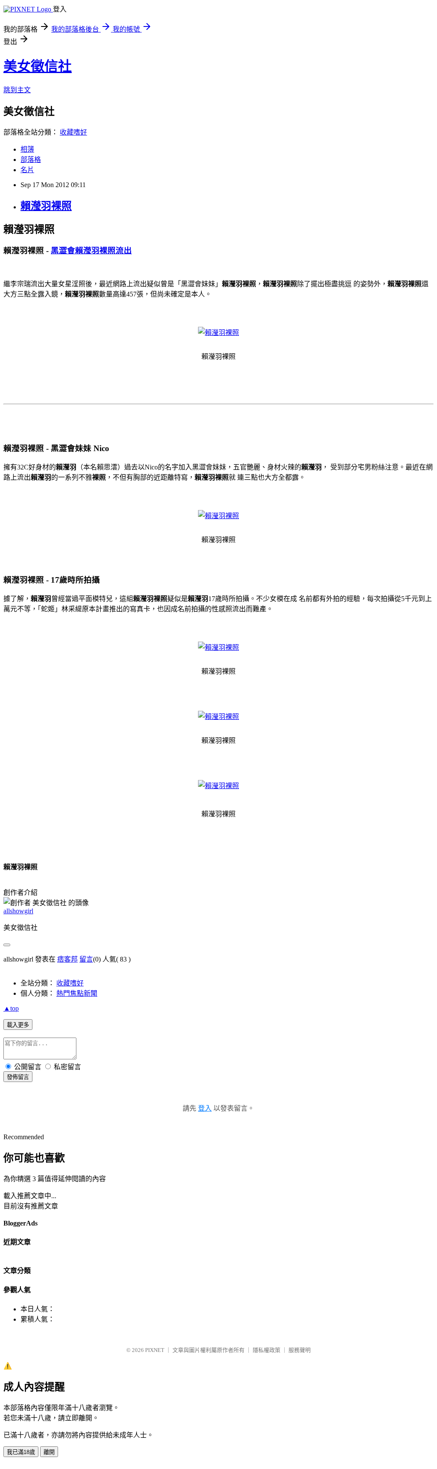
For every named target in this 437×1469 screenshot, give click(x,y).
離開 (49, 1452)
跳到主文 (17, 90)
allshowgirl (18, 911)
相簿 (27, 149)
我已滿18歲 (21, 1452)
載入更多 (18, 1025)
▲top (11, 1008)
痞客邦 (67, 959)
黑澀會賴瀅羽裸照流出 (91, 250)
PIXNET (154, 1350)
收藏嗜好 (73, 132)
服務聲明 (299, 1350)
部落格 (30, 159)
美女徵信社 (37, 66)
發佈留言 (18, 1077)
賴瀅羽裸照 (46, 205)
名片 (27, 169)
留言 (86, 959)
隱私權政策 (266, 1350)
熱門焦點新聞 (76, 993)
